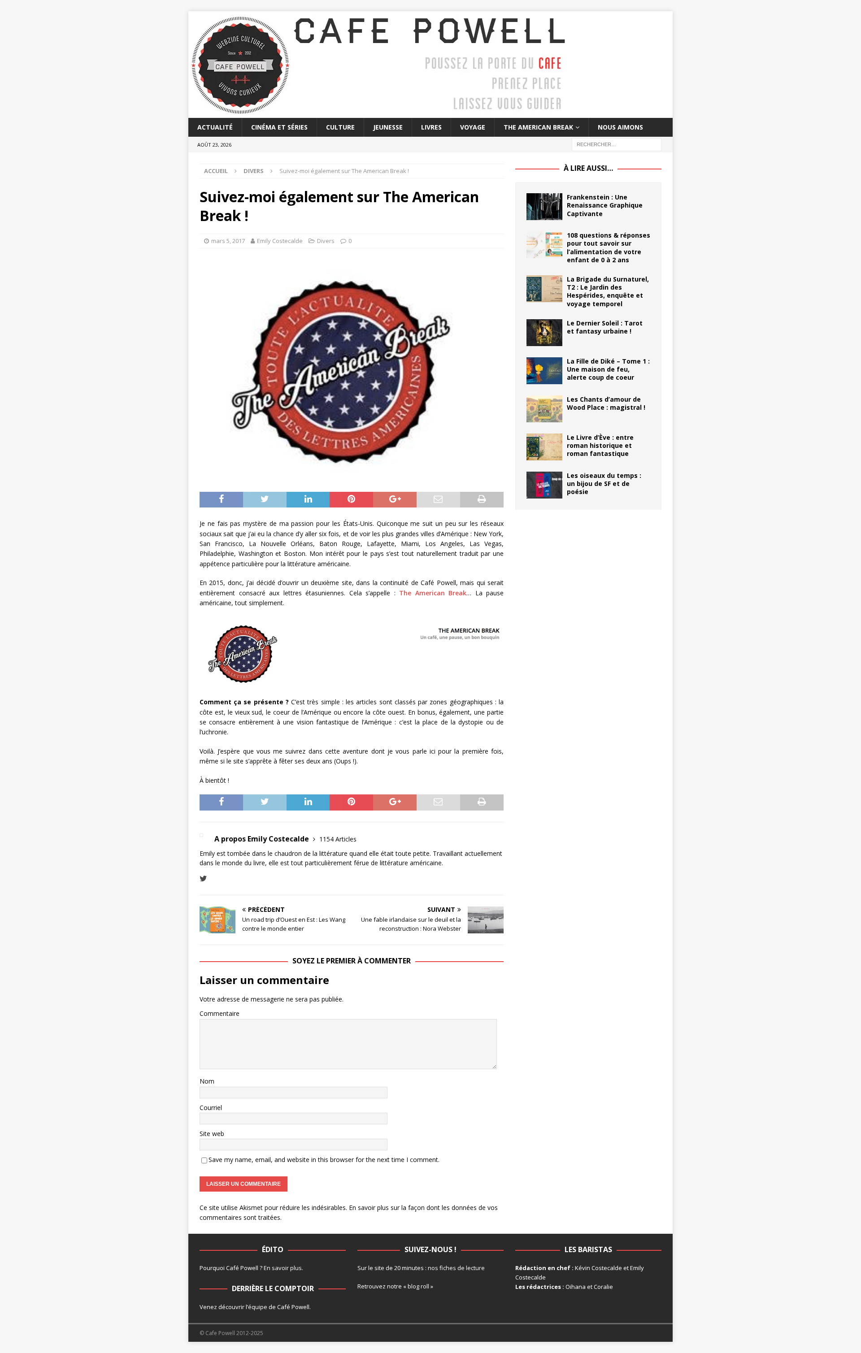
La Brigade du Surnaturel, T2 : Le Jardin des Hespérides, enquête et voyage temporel (608, 291)
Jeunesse (388, 127)
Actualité (215, 127)
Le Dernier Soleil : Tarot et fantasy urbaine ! (605, 327)
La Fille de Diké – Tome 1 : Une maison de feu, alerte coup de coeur (608, 369)
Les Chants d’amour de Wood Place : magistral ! (606, 403)
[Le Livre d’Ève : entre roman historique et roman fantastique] (544, 447)
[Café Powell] (379, 112)
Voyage (472, 127)
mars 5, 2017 (228, 241)
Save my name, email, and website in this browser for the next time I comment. (324, 1159)
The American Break (538, 127)
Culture (340, 127)
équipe (257, 1307)
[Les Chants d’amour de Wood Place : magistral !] (544, 408)
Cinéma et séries (279, 127)
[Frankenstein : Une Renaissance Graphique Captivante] (544, 206)
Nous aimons (620, 127)
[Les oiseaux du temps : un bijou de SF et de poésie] (544, 485)
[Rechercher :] (616, 144)
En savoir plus (283, 1268)
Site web (212, 1133)
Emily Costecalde (280, 241)
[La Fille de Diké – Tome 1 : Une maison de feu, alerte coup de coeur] (544, 370)
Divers (326, 241)
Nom (207, 1081)
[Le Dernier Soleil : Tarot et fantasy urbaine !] (544, 332)
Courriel (211, 1107)
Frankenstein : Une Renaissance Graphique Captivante (605, 205)
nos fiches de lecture (456, 1268)
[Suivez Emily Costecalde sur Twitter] (203, 878)
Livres (431, 127)
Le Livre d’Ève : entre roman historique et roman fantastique (600, 445)
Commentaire (219, 1013)
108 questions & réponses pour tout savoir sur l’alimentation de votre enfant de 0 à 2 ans (608, 247)
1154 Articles (338, 839)
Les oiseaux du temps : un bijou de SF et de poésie (604, 483)
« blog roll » (418, 1286)
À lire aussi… (588, 168)
